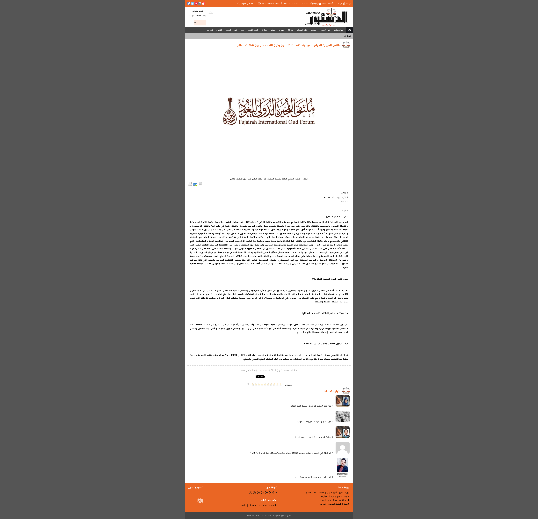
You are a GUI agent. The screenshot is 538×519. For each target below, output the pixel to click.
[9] (255, 384)
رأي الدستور (339, 30)
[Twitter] (192, 3)
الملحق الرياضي (334, 504)
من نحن (348, 3)
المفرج (228, 30)
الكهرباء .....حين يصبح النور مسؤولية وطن (313, 477)
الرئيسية (272, 505)
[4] (271, 384)
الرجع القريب (253, 30)
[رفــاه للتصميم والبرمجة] (200, 501)
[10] (252, 384)
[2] (277, 384)
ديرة (242, 30)
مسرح (281, 30)
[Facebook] (188, 3)
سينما (273, 30)
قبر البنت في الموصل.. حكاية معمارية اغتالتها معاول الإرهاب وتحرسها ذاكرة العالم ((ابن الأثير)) (290, 453)
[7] (262, 384)
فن (235, 30)
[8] (258, 384)
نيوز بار (210, 30)
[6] (265, 384)
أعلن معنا (254, 505)
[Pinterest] (250, 492)
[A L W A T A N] (326, 17)
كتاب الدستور (302, 30)
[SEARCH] (238, 3)
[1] (280, 384)
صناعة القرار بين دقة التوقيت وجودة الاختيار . (312, 437)
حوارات (264, 30)
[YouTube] (196, 3)
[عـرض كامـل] (343, 406)
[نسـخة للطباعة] (190, 186)
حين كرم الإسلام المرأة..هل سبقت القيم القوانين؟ (310, 406)
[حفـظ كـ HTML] (195, 186)
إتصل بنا (341, 3)
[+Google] (203, 3)
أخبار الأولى (326, 30)
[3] (274, 384)
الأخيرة (219, 30)
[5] (268, 384)
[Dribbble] (254, 492)
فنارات (290, 30)
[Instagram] (199, 3)
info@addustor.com (270, 3)
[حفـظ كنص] (200, 186)
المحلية (314, 30)
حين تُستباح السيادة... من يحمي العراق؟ (314, 422)
